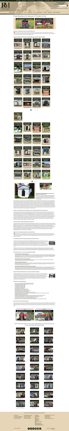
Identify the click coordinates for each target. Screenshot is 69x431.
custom (42, 195)
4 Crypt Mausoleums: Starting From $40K (20, 285)
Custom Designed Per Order (18, 48)
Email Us (67, 3)
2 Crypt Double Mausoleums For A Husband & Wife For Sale (18, 52)
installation (29, 228)
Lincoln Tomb (41, 267)
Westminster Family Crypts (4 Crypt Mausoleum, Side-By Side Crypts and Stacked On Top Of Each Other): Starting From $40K (30, 298)
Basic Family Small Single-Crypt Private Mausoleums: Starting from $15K (24, 283)
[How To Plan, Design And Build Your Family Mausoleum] (48, 403)
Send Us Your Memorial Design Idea (63, 4)
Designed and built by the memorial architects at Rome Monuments (29, 242)
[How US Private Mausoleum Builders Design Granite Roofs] (34, 394)
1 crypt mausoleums (45, 195)
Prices (59, 3)
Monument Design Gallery (28, 415)
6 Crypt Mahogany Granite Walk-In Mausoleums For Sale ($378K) (36, 99)
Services (36, 417)
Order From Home (56, 4)
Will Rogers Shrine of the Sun (26, 268)
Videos (25, 12)
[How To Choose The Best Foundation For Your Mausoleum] (20, 385)
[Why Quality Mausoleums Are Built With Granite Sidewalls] (48, 385)
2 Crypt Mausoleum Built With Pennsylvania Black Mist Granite (27, 52)
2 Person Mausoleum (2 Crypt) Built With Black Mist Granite (36, 76)
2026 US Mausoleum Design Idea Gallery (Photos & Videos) (18, 113)
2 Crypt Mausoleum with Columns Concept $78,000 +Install (18, 63)
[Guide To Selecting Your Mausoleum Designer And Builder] (20, 403)
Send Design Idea (39, 12)
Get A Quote (66, 2)
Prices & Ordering (37, 416)
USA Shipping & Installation (40, 0)
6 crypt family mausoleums (46, 197)
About (35, 422)
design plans (41, 275)
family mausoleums (37, 254)
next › (36, 181)
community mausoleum (47, 213)
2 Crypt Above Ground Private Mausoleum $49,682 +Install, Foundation (36, 40)
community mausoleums (20, 219)
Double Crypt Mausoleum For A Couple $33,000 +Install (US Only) (46, 124)
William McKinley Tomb (50, 267)
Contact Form (29, 229)
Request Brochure (18, 0)
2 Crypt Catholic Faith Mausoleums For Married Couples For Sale (46, 40)
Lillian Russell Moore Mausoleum (37, 268)
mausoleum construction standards (42, 249)
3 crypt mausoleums (49, 196)
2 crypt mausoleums (42, 196)
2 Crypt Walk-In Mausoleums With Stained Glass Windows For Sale (46, 63)
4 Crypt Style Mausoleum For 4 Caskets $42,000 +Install (46, 87)
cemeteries (25, 219)
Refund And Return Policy (38, 423)
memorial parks (29, 219)
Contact (52, 0)
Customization (29, 12)
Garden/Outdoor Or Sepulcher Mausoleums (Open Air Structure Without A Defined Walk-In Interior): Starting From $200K (30, 295)
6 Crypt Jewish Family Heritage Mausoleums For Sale (27, 99)
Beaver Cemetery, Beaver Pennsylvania (23, 264)
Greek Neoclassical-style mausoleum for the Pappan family (39, 263)
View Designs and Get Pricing (18, 120)
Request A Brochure (62, 3)
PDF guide (37, 32)
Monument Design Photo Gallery (60, 2)
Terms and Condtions (52, 428)
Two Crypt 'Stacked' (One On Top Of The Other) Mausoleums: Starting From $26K (25, 292)
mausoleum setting (24, 228)
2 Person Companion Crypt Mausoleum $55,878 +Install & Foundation (27, 76)
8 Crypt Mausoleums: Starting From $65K (20, 287)
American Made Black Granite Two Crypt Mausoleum (46, 159)
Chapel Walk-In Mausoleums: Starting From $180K (21, 294)
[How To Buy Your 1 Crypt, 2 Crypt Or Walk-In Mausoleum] (34, 403)
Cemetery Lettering (47, 0)
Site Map (48, 428)
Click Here (66, 8)
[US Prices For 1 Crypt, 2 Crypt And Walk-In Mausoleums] (48, 394)
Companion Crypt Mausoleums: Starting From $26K (21, 293)
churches (33, 219)
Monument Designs (12, 12)
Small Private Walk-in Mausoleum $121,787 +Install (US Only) (46, 136)
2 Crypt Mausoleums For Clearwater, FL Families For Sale (36, 63)
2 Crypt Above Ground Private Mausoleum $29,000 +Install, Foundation (27, 40)
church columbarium (19, 215)
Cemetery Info (36, 419)
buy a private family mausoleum (49, 202)
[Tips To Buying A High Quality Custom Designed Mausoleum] (20, 376)
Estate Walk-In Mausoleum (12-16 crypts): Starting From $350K (23, 290)
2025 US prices (38, 195)
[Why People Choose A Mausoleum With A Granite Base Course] (34, 385)
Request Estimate (24, 0)
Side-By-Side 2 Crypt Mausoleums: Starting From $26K (22, 291)
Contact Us (16, 415)
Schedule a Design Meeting (38, 421)
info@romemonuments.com (47, 203)
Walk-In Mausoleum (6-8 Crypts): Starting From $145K (21, 289)
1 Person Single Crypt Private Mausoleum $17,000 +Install (18, 40)
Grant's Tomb (45, 267)
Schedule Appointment (56, 12)
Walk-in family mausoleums (51, 204)
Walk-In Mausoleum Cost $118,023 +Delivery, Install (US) (18, 159)
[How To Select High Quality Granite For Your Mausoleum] (48, 376)
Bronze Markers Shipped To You (32, 0)
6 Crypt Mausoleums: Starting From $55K (20, 286)
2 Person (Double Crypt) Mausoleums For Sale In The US (18, 76)
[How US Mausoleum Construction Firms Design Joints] (20, 394)
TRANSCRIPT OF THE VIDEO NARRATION (25, 320)
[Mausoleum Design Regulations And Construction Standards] (34, 376)
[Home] (17, 6)
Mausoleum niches (30, 213)
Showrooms (50, 12)
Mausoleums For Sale (19, 12)
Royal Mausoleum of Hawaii (19, 268)
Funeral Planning (37, 418)
